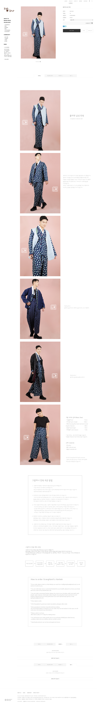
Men (6, 28)
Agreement (29, 692)
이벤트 (6, 39)
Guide (24, 692)
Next (52, 34)
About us (19, 692)
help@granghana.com (38, 697)
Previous (24, 34)
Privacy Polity (36, 692)
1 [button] (36, 61)
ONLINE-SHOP (7, 22)
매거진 (6, 41)
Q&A (71, 75)
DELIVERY (7, 59)
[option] (38, 32)
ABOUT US (6, 18)
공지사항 (6, 37)
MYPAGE (85, 1)
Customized (7, 30)
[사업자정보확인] (73, 697)
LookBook (7, 24)
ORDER (80, 1)
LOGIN (65, 1)
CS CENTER (7, 47)
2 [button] (37, 61)
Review (60, 75)
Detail (39, 75)
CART (75, 1)
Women (6, 27)
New (6, 26)
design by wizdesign (40, 701)
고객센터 (6, 38)
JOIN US (70, 1)
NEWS (5, 44)
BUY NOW (72, 30)
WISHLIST (90, 30)
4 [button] (40, 61)
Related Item (50, 75)
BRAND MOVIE (7, 20)
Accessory (7, 31)
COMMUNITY (7, 34)
